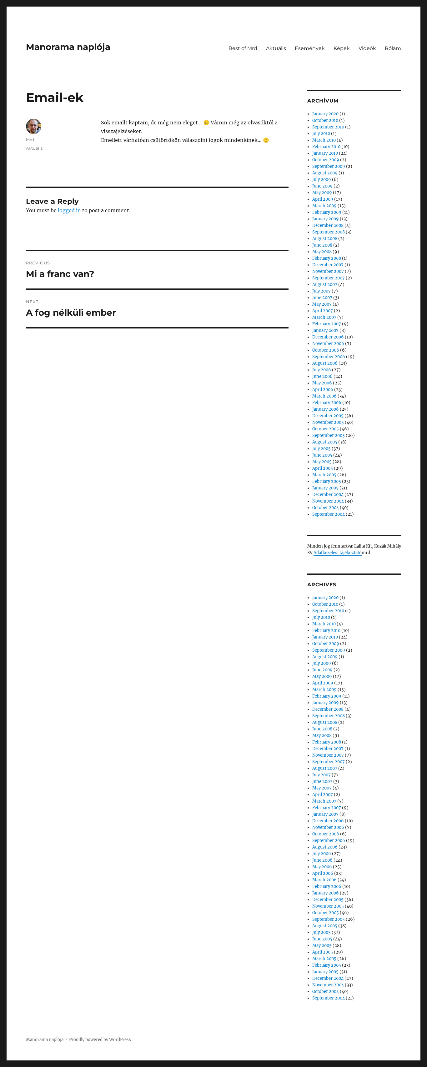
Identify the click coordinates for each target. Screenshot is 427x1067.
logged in (69, 210)
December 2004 (328, 494)
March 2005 (324, 475)
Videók (367, 48)
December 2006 (328, 337)
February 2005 (326, 481)
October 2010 (325, 120)
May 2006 (322, 383)
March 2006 (324, 396)
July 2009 (321, 179)
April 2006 (322, 389)
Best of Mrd (243, 48)
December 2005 (328, 415)
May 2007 (322, 304)
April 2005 (322, 468)
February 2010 (326, 146)
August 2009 (325, 173)
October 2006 (325, 350)
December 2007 (328, 265)
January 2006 (325, 409)
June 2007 (322, 297)
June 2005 (322, 455)
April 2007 (322, 310)
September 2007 (328, 278)
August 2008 (324, 238)
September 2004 (328, 514)
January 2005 (325, 488)
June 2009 (322, 186)
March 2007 (324, 317)
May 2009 (322, 192)
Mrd (30, 139)
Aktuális (276, 48)
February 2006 (326, 402)
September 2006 (328, 356)
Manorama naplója (68, 47)
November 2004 (328, 501)
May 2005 (322, 461)
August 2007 (324, 284)
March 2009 (324, 205)
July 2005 (321, 448)
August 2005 (324, 442)
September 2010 (328, 127)
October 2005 (325, 429)
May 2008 (322, 251)
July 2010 (321, 133)
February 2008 (326, 258)
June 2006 (322, 376)
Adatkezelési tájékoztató (338, 552)
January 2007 (325, 330)
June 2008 (322, 245)
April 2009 (322, 199)
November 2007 (328, 271)
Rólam (393, 48)
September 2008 (328, 232)
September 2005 (328, 435)
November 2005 (328, 422)
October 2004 (325, 507)
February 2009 (326, 212)
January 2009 (325, 219)
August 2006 (325, 363)
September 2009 (328, 166)
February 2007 (326, 324)
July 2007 (321, 291)
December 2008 (328, 225)
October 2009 (325, 160)
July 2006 (321, 370)
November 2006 (328, 343)
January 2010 (325, 153)
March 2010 (324, 140)
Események (310, 48)
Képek (342, 48)
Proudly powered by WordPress (100, 1039)
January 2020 (325, 114)
